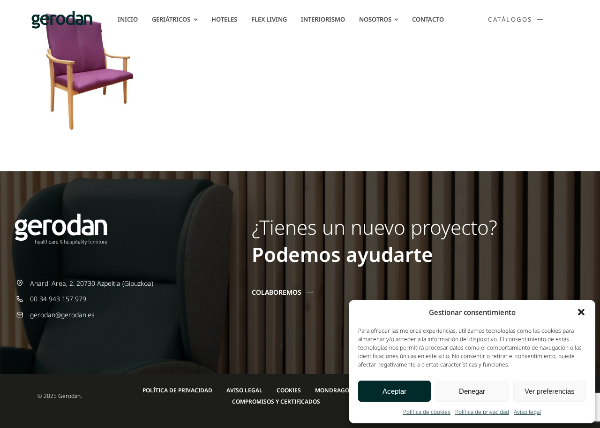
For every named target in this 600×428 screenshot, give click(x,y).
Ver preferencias (550, 391)
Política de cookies (426, 412)
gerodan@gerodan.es (62, 314)
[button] (581, 312)
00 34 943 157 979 (58, 298)
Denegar (472, 391)
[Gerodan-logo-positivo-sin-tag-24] (61, 13)
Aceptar (394, 391)
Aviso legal (527, 412)
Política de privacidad (482, 412)
